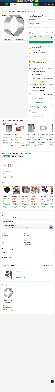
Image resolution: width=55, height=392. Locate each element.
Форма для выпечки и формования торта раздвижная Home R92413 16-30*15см (8, 135)
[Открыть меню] (2, 4)
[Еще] (52, 16)
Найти (35, 4)
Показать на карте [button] (38, 74)
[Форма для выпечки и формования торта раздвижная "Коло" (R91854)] (31, 128)
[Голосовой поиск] (31, 4)
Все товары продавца (46, 27)
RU (40, 4)
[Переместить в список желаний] (50, 32)
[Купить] (12, 140)
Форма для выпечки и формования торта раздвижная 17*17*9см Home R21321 (8, 300)
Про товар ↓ (8, 39)
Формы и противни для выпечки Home (41, 8)
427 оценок (37, 25)
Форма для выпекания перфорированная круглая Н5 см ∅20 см (43, 135)
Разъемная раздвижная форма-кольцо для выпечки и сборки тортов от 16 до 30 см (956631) (20, 135)
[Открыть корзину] (52, 4)
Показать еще (40, 102)
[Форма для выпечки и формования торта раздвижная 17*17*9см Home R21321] (8, 293)
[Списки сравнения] (49, 4)
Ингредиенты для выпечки (18, 156)
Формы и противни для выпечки (23, 8)
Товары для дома (7, 8)
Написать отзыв (27, 261)
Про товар (4, 11)
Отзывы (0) (6, 265)
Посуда (13, 8)
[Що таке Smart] (4, 15)
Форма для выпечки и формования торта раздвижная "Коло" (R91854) (31, 135)
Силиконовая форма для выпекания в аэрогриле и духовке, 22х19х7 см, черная (7, 196)
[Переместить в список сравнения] (47, 32)
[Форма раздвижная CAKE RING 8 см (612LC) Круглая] (26, 190)
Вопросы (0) (14, 265)
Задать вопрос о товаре (34, 27)
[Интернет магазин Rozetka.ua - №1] (6, 4)
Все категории (6, 156)
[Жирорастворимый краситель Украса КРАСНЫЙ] (8, 165)
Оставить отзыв (20, 277)
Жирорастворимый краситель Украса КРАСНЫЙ (7, 172)
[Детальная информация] (8, 182)
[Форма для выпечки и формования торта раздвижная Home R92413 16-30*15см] (8, 128)
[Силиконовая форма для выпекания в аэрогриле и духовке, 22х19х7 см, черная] (7, 190)
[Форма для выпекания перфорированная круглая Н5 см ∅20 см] (43, 128)
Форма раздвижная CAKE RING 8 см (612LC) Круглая (26, 196)
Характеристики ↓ (20, 39)
